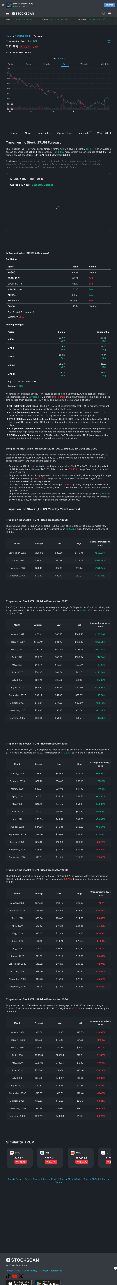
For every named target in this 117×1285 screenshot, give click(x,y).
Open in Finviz (50, 1179)
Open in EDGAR (91, 1179)
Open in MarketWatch (70, 1179)
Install (109, 5)
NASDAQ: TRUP (23, 36)
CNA (17, 1152)
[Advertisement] (58, 121)
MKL (78, 1152)
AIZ (47, 1152)
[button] (8, 14)
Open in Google (32, 1179)
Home (9, 36)
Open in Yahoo (14, 1179)
